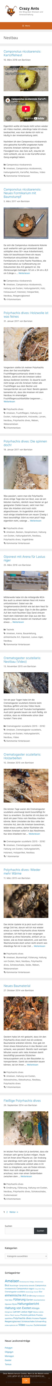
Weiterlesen (24, 273)
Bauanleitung (29, 633)
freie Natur (9, 1300)
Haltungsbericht (11, 172)
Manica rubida (38, 1312)
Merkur (7, 1315)
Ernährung (11, 1188)
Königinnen (8, 1312)
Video (42, 172)
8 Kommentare (13, 428)
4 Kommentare (13, 299)
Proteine (35, 1318)
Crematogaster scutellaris (28, 730)
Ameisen (10, 168)
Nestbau (34, 172)
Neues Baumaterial (17, 986)
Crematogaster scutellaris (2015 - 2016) (25, 726)
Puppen (42, 1318)
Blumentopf (21, 957)
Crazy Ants (29, 8)
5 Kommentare (13, 1087)
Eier (40, 1292)
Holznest (21, 292)
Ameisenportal (24, 1282)
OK (26, 1380)
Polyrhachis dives (14, 409)
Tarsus (8, 1364)
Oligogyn (9, 1352)
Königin (35, 1308)
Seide (28, 965)
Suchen (8, 1226)
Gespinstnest (30, 532)
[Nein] (49, 1378)
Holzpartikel (32, 292)
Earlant (36, 1292)
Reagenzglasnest (21, 295)
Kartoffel (24, 172)
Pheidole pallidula (27, 1315)
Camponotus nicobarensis (19, 164)
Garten (29, 1299)
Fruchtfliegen (22, 413)
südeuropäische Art (11, 1325)
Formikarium (40, 1296)
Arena (19, 633)
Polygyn (8, 1348)
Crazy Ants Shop (39, 1289)
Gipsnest (25, 637)
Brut (7, 1285)
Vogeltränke (27, 539)
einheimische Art (12, 637)
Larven (42, 416)
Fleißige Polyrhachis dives (22, 1100)
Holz (43, 288)
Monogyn (9, 1356)
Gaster (8, 1360)
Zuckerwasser (10, 1195)
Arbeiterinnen (39, 1282)
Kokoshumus (25, 1079)
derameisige (29, 1292)
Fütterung (33, 957)
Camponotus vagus (25, 1288)
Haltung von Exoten (13, 288)
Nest (18, 961)
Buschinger (14, 1285)
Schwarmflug (40, 1321)
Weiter (13, 1212)
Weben (34, 420)
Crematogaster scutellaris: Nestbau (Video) (22, 659)
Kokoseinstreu (10, 1079)
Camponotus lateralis (27, 1285)
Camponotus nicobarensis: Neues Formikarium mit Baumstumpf (22, 193)
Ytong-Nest (29, 1325)
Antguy (32, 1282)
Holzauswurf (10, 292)
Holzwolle (33, 416)
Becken (19, 532)
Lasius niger (37, 637)
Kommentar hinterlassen (18, 176)
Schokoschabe (17, 965)
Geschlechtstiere (39, 1300)
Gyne (14, 1304)
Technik (10, 629)
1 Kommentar (12, 856)
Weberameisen (11, 424)
